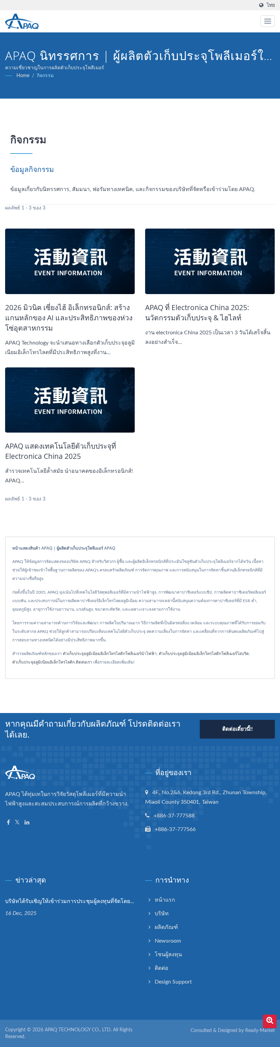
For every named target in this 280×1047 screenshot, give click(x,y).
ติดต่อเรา (84, 662)
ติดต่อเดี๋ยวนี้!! (237, 729)
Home (22, 75)
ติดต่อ (161, 968)
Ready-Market (260, 1030)
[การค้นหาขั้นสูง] (270, 1021)
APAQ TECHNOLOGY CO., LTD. (78, 1030)
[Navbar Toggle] (268, 21)
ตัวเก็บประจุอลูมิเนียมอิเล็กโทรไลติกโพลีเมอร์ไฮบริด (204, 654)
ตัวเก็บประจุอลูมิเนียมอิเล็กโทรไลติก (43, 662)
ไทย (271, 5)
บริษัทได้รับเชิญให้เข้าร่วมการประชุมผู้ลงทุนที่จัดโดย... (69, 901)
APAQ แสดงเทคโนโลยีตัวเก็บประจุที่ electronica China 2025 (60, 451)
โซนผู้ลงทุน (168, 954)
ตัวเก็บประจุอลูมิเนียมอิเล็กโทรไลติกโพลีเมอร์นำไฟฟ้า (110, 654)
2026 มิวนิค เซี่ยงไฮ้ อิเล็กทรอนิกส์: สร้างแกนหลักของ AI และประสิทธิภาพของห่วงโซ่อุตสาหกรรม (68, 318)
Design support (173, 982)
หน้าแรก (165, 900)
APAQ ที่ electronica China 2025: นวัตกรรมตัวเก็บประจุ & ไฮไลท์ (197, 312)
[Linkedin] (27, 823)
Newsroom (168, 941)
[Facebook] (8, 823)
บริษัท (162, 913)
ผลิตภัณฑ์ (166, 927)
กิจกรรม (45, 75)
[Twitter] (17, 823)
